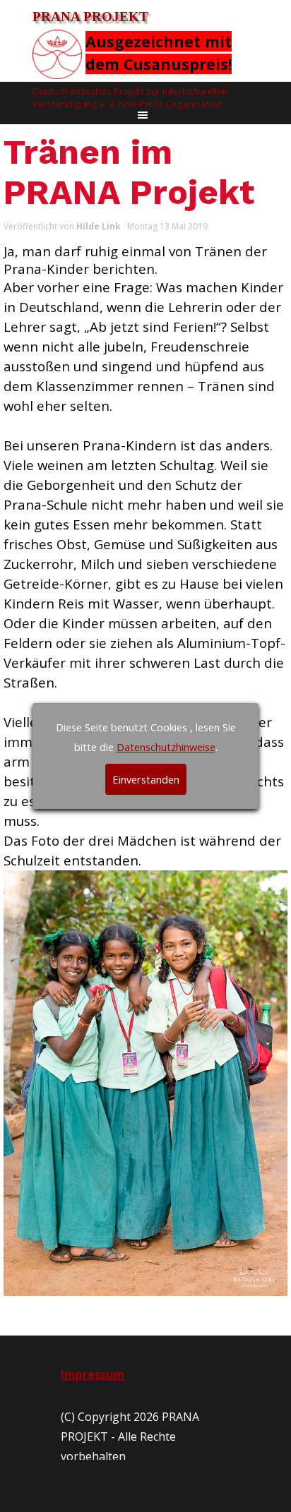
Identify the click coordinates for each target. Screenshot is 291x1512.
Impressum (92, 1374)
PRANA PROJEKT (90, 16)
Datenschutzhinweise (166, 747)
